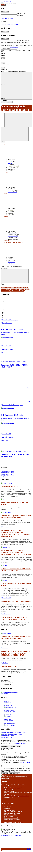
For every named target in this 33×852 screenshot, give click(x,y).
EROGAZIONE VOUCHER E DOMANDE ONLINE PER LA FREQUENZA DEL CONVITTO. (16, 552)
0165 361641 (10, 789)
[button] (16, 388)
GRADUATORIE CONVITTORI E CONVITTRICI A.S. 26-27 (14, 618)
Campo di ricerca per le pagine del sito (11, 266)
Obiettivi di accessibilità (10, 815)
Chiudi (3, 58)
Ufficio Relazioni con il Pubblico (13, 811)
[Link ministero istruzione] (8, 3)
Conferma (9, 102)
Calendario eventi (9, 666)
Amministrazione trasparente (12, 819)
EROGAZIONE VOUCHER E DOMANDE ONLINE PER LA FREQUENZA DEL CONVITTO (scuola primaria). (15, 533)
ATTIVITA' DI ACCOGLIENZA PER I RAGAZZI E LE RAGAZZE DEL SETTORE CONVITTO (15, 653)
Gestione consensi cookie (11, 818)
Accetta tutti (7, 748)
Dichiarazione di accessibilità (12, 813)
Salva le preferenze (14, 773)
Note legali (7, 808)
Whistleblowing (8, 816)
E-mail (19, 40)
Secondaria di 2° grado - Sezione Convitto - (13, 291)
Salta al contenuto (6, 1)
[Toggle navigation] (15, 134)
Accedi (3, 4)
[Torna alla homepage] (16, 108)
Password (20, 15)
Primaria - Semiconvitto (7, 287)
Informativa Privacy (9, 810)
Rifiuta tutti (15, 746)
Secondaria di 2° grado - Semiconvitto (18, 289)
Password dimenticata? (7, 18)
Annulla (3, 102)
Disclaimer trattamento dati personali (11, 835)
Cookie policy (8, 807)
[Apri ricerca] (18, 120)
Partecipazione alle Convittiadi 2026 (16, 601)
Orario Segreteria (9, 486)
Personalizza (4, 746)
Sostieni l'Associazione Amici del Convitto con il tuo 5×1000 (16, 570)
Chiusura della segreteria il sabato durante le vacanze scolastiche (16, 517)
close (2, 141)
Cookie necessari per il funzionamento (11, 767)
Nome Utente (21, 13)
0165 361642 (10, 791)
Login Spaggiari (14, 47)
